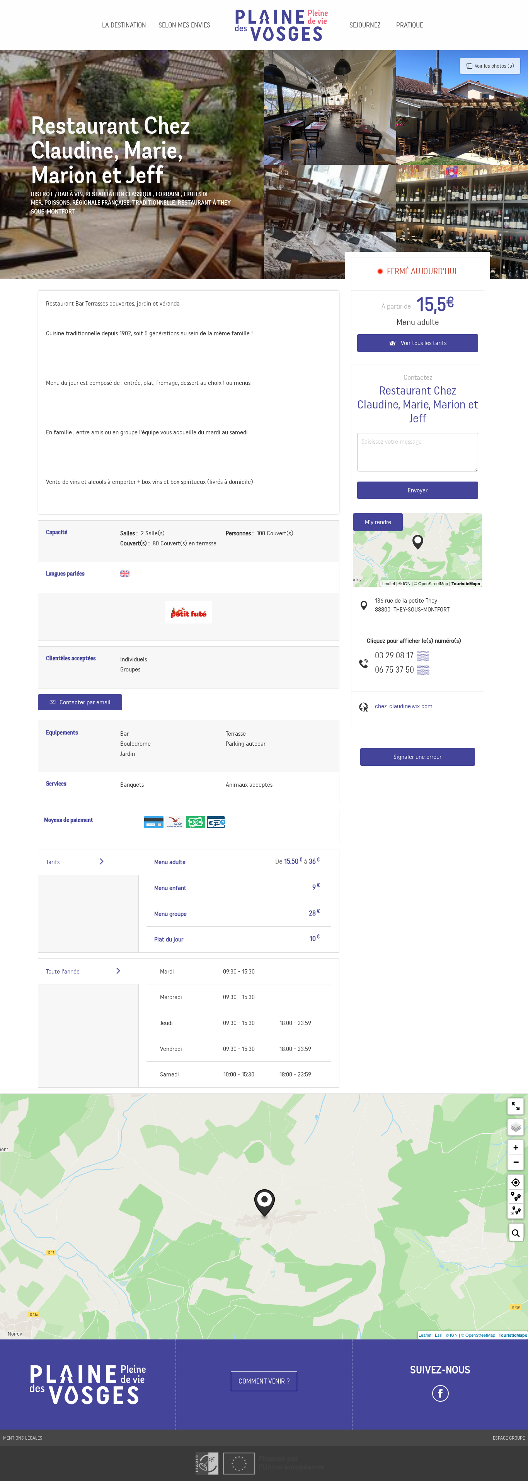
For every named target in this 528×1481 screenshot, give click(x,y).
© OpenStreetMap (478, 1335)
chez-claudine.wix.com (404, 706)
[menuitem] (124, 25)
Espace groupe (509, 1438)
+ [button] (515, 1148)
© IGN (452, 1335)
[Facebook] (440, 1393)
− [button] (516, 1161)
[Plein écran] (516, 1106)
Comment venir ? (264, 1381)
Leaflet (425, 1335)
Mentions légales (23, 1438)
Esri (438, 1335)
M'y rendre (378, 522)
